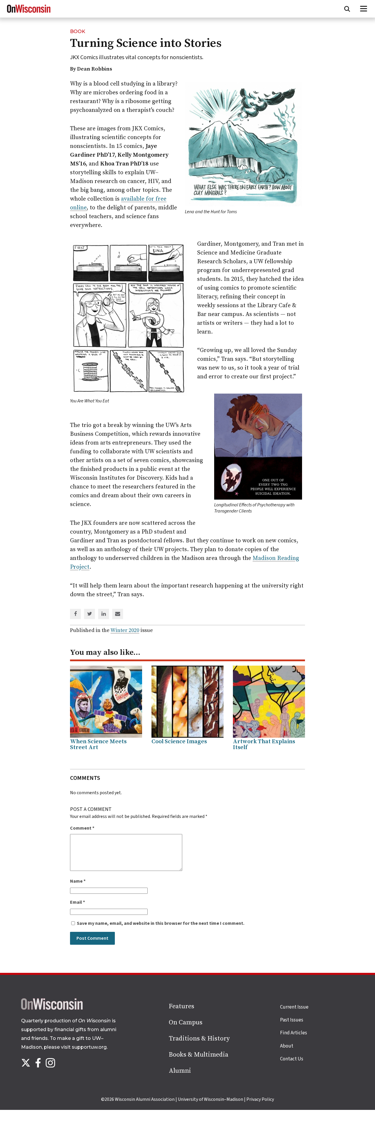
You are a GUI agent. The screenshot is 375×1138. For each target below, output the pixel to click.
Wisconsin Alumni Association (145, 1099)
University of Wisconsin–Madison (210, 1099)
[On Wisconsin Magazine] (28, 13)
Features (181, 1006)
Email (77, 902)
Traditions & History (199, 1039)
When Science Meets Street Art (98, 744)
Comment (82, 828)
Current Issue (294, 1007)
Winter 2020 (124, 630)
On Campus (185, 1022)
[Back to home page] (52, 1008)
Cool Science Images (179, 741)
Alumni (180, 1071)
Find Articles (293, 1032)
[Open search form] (347, 9)
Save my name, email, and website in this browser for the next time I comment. (160, 923)
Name (78, 881)
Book (77, 31)
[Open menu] (363, 9)
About (286, 1046)
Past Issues (291, 1019)
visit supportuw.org (84, 1047)
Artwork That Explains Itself (264, 744)
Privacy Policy (260, 1099)
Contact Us (291, 1058)
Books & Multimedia (198, 1055)
